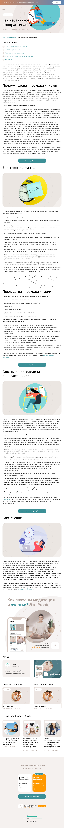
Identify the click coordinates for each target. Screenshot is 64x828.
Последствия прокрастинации (15, 53)
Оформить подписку (32, 796)
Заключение (9, 59)
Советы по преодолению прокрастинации (19, 56)
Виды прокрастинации (12, 50)
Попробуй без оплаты (32, 161)
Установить (42, 806)
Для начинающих (11, 37)
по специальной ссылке (25, 589)
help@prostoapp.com (37, 817)
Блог (3, 37)
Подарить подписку (32, 815)
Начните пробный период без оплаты (32, 511)
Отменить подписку (32, 820)
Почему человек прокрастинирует (16, 46)
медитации (6, 499)
